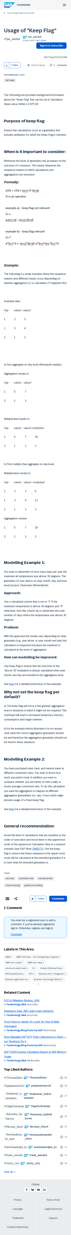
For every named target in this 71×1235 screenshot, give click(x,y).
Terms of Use (53, 1200)
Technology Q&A (16, 1004)
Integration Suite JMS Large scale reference (28, 1011)
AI (33, 968)
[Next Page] (38, 984)
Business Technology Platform (47, 979)
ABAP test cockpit (13, 962)
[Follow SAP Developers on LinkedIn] (44, 1189)
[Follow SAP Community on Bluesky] (32, 1189)
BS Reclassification (14, 974)
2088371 (37, 848)
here (12, 684)
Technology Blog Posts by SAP (20, 13)
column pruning (12, 885)
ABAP (7, 957)
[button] (6, 65)
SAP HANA (9, 80)
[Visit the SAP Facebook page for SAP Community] (26, 1189)
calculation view (26, 878)
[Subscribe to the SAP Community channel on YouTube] (38, 1189)
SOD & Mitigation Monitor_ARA (21, 1000)
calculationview (45, 878)
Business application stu (16, 979)
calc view (9, 878)
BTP (31, 974)
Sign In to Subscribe (51, 45)
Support (53, 1218)
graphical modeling (33, 885)
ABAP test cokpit (35, 962)
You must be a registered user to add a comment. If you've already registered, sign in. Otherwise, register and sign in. (33, 924)
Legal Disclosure (53, 1209)
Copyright (18, 1209)
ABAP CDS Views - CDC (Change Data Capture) (37, 957)
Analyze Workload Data (51, 968)
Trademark (18, 1218)
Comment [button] (58, 898)
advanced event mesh (15, 968)
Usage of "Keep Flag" (30, 31)
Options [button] (38, 51)
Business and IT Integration (51, 974)
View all (8, 1171)
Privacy (17, 1200)
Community (23, 4)
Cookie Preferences (17, 1227)
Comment (16, 934)
